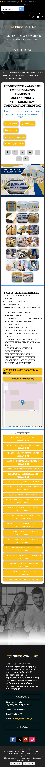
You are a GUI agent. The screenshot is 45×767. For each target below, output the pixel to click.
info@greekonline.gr (11, 2)
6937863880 (29, 123)
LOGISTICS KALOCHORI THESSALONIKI (22, 579)
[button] (22, 402)
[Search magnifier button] (21, 9)
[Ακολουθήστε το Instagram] (33, 17)
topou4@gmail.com (15, 143)
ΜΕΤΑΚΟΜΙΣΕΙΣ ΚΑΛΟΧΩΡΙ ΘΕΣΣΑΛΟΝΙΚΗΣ (23, 469)
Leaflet (12, 426)
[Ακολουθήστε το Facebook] (35, 13)
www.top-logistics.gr (16, 137)
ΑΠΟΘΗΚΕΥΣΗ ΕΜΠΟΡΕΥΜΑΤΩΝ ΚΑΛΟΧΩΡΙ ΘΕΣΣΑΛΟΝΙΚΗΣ (22, 446)
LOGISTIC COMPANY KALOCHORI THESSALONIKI (23, 572)
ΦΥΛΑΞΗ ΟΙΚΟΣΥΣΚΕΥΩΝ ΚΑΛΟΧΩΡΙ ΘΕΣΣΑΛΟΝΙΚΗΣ (23, 509)
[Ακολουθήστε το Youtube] (38, 17)
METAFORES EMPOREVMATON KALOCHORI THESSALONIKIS (23, 549)
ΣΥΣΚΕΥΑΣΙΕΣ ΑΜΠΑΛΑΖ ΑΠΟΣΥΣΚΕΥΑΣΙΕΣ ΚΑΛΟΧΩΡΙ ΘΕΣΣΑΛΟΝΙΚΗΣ (23, 517)
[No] (42, 756)
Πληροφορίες (29, 763)
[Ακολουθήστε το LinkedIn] (42, 17)
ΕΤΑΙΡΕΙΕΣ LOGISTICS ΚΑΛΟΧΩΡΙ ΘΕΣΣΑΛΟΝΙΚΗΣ (23, 438)
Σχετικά (5, 13)
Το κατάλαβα (16, 763)
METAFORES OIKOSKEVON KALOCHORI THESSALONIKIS (23, 564)
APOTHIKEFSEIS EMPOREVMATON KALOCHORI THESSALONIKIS (22, 556)
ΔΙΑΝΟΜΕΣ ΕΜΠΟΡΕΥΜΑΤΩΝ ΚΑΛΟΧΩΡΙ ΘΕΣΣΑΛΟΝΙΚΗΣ (23, 462)
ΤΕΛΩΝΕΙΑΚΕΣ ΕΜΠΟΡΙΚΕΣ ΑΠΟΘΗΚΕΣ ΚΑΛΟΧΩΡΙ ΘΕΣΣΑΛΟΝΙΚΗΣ (23, 525)
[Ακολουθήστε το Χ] (39, 13)
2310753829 (12, 123)
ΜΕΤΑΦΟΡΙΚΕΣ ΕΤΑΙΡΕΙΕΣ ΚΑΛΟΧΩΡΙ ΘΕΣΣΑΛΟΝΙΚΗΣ (23, 475)
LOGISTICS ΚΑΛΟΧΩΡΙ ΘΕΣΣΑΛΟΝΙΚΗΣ (23, 495)
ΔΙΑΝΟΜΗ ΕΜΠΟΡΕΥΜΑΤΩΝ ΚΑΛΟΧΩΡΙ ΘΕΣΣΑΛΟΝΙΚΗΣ (23, 454)
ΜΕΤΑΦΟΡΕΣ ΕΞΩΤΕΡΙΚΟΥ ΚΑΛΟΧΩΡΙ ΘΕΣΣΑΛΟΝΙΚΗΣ (23, 541)
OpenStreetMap (29, 426)
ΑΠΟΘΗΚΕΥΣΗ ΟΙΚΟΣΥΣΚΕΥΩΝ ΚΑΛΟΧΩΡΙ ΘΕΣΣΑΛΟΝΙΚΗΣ (23, 501)
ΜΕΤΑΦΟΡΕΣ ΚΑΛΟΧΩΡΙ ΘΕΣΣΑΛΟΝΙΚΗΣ (23, 482)
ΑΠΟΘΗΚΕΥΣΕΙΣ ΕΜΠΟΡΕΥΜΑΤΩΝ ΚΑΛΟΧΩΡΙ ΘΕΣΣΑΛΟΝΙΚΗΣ (23, 488)
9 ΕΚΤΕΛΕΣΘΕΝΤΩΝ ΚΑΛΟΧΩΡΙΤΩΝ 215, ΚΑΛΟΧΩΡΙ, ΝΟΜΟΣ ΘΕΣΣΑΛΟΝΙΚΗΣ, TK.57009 (24, 114)
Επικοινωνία (14, 13)
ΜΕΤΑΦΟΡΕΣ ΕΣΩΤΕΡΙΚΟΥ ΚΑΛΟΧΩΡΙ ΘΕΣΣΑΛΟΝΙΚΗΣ (23, 533)
